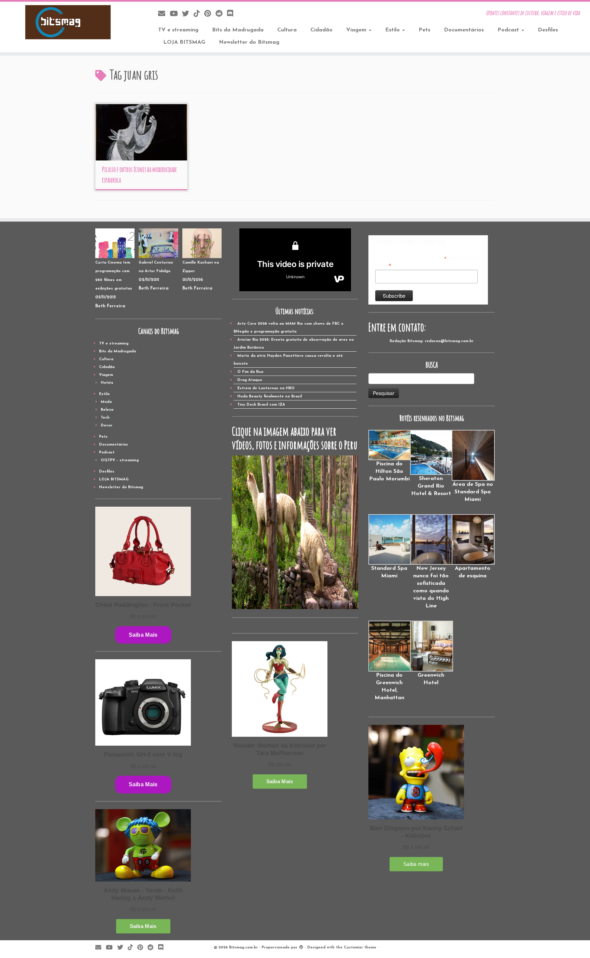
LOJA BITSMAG (184, 42)
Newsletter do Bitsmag (249, 42)
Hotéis (107, 383)
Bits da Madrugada (238, 30)
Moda (106, 402)
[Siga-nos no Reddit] (221, 14)
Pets (424, 30)
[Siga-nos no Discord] (232, 14)
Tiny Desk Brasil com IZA (261, 405)
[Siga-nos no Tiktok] (199, 14)
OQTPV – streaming (120, 460)
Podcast (509, 30)
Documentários (464, 30)
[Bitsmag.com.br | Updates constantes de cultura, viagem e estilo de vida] (68, 22)
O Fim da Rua (250, 372)
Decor (106, 425)
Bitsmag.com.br (243, 947)
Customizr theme (360, 947)
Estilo (393, 30)
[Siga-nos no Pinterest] (209, 14)
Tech (105, 418)
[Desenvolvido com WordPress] (301, 946)
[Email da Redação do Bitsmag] (164, 14)
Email (383, 265)
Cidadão (321, 30)
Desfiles (548, 30)
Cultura (287, 30)
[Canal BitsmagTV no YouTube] (176, 14)
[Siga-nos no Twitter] (188, 14)
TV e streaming (178, 30)
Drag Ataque (249, 380)
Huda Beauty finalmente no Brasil (269, 396)
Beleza (107, 410)
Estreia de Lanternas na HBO (266, 388)
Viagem (357, 30)
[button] (389, 456)
